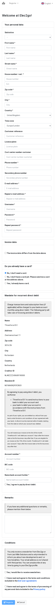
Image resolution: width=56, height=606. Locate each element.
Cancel (22, 602)
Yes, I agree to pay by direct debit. (21, 485)
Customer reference (13, 131)
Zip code (8, 90)
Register (13, 3)
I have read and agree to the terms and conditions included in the (27, 579)
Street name (10, 64)
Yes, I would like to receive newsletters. (23, 572)
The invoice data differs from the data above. (26, 253)
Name (7, 321)
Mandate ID (10, 381)
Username (9, 204)
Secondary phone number (16, 173)
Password (9, 215)
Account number (12, 454)
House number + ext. (13, 74)
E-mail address (11, 183)
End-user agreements (27, 581)
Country (8, 110)
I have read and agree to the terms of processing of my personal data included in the (28, 588)
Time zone (9, 121)
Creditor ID (9, 371)
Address (8, 331)
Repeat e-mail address (14, 194)
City (6, 100)
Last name (9, 53)
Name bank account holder (16, 475)
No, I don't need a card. (17, 273)
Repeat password (12, 225)
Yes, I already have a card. (18, 283)
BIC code (9, 465)
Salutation (9, 32)
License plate (10, 142)
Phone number (11, 163)
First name (9, 43)
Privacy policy (39, 589)
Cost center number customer (18, 152)
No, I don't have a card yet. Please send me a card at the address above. (27, 278)
